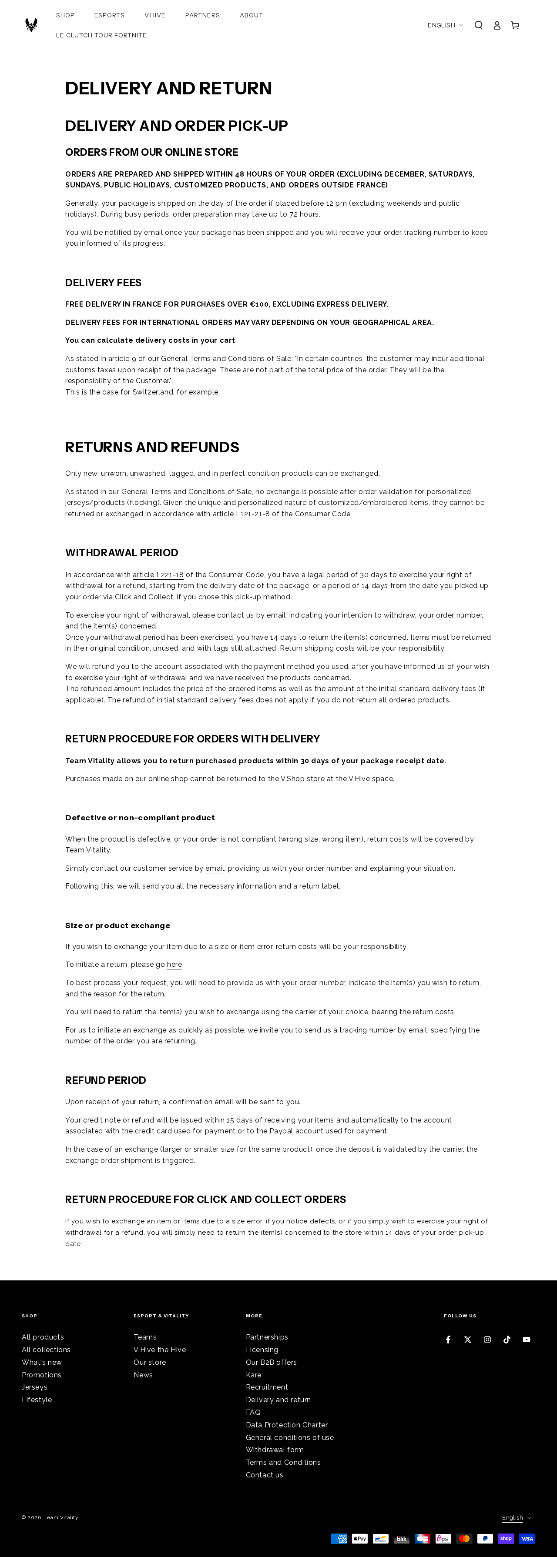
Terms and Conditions (283, 1462)
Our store (150, 1362)
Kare (254, 1375)
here (174, 964)
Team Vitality (61, 1517)
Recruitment (267, 1387)
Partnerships (267, 1337)
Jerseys (34, 1387)
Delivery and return (278, 1400)
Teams (145, 1337)
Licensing (262, 1350)
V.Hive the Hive (160, 1350)
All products (43, 1337)
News (143, 1375)
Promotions (42, 1375)
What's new (42, 1362)
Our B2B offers (271, 1362)
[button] (479, 25)
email (276, 615)
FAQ (253, 1412)
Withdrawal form (275, 1450)
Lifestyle (37, 1400)
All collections (46, 1350)
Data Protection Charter (287, 1425)
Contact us (265, 1475)
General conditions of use (290, 1437)
